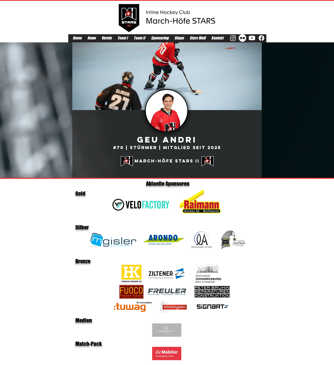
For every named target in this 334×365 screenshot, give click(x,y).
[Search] (258, 21)
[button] (167, 76)
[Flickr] (242, 38)
